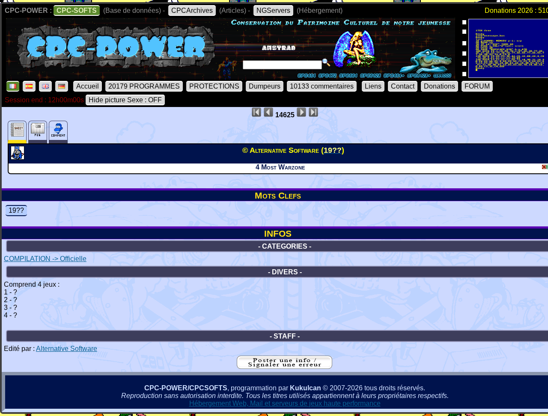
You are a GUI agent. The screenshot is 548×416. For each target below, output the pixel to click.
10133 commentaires (322, 86)
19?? (16, 210)
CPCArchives (192, 10)
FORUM (477, 86)
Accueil (87, 86)
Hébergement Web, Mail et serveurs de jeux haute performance (285, 403)
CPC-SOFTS (77, 10)
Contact (402, 86)
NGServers (273, 10)
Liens (373, 86)
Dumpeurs (264, 86)
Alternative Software (66, 348)
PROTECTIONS (214, 86)
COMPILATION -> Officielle (45, 258)
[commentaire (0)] (58, 132)
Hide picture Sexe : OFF (125, 100)
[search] (326, 62)
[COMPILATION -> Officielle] (19, 157)
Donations (439, 86)
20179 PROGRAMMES (144, 86)
